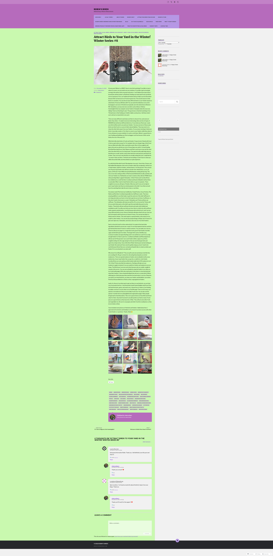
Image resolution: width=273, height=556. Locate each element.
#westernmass (124, 407)
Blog (126, 21)
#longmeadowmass (132, 400)
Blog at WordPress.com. (100, 546)
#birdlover (133, 392)
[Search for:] (168, 102)
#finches (116, 398)
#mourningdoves (144, 400)
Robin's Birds (101, 9)
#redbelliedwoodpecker (144, 402)
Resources (149, 21)
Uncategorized (143, 32)
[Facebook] (168, 2)
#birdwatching (113, 394)
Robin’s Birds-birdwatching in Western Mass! (108, 21)
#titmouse (146, 405)
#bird (110, 392)
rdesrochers (101, 90)
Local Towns (109, 17)
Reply (111, 459)
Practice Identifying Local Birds (137, 26)
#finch (111, 398)
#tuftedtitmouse (114, 407)
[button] (178, 120)
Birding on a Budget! (116, 32)
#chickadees (122, 396)
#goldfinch (130, 398)
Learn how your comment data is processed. (126, 536)
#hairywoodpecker (140, 398)
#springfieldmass (137, 405)
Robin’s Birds (162, 83)
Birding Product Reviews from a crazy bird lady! (109, 26)
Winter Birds (98, 33)
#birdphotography (143, 392)
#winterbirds (133, 409)
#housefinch (122, 400)
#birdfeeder (117, 392)
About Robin (120, 17)
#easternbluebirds (145, 396)
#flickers (123, 398)
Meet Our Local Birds (131, 32)
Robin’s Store (162, 17)
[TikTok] (171, 2)
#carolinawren (113, 396)
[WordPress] (174, 2)
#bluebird (136, 394)
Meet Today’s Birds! (170, 21)
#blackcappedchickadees (126, 394)
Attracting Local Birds (101, 32)
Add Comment (146, 441)
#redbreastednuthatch (115, 405)
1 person (116, 457)
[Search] (178, 2)
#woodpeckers (143, 409)
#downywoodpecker (133, 396)
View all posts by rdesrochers (124, 417)
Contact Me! (164, 26)
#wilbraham (112, 409)
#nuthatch (133, 402)
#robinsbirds (127, 405)
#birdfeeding (125, 392)
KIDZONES (98, 17)
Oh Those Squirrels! (137, 21)
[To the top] (177, 540)
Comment (147, 533)
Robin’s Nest (131, 17)
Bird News (159, 21)
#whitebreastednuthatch (137, 407)
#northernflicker (123, 402)
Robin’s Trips (154, 26)
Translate (169, 44)
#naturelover (113, 402)
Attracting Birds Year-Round (146, 17)
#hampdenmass (113, 400)
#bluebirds (144, 394)
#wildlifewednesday (122, 409)
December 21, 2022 (101, 88)
